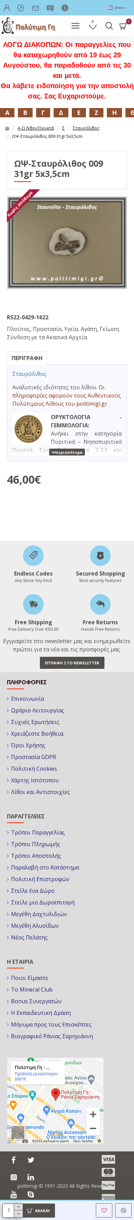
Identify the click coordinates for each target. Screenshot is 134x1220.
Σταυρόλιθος (86, 128)
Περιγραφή (27, 358)
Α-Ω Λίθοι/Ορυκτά (36, 128)
